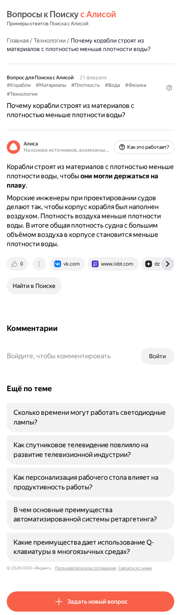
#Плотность (85, 85)
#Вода (112, 85)
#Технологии (22, 94)
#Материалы (51, 85)
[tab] (18, 264)
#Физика (135, 85)
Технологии (50, 40)
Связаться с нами (135, 568)
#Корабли (19, 85)
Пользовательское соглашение (85, 568)
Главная (18, 40)
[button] (169, 88)
